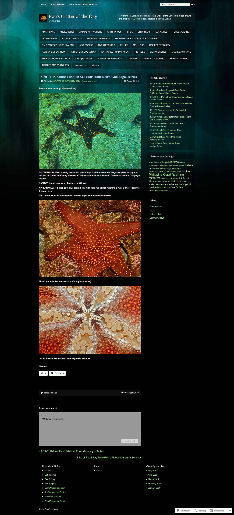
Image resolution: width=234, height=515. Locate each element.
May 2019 (152, 470)
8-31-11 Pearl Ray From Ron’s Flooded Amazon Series (108, 457)
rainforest (154, 178)
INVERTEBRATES (106, 45)
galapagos (176, 168)
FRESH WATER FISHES (98, 38)
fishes (189, 165)
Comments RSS (157, 218)
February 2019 (154, 483)
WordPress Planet (53, 496)
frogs (169, 168)
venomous (155, 190)
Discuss (48, 470)
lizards (167, 172)
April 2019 (152, 475)
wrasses (164, 191)
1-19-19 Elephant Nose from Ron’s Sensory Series (165, 138)
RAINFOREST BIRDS (159, 45)
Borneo (181, 162)
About (43, 4)
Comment (130, 441)
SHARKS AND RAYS (181, 52)
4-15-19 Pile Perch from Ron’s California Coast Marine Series (171, 98)
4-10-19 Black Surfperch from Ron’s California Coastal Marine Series (171, 105)
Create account (157, 206)
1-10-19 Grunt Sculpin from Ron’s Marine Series (165, 144)
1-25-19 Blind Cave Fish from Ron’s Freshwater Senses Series (166, 131)
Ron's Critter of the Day (73, 16)
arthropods (165, 162)
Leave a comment (89, 81)
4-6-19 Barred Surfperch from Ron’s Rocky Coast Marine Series (169, 85)
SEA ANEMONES (158, 52)
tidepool (178, 184)
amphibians (154, 162)
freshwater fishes (157, 168)
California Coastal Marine (168, 166)
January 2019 (154, 488)
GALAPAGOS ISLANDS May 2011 (84, 4)
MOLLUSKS (138, 45)
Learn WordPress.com (55, 488)
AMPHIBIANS (48, 32)
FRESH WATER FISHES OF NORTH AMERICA (137, 38)
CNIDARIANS (144, 32)
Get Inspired (50, 475)
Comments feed (129, 392)
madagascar (175, 172)
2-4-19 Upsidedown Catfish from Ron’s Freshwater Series (167, 125)
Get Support (50, 483)
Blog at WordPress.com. (48, 509)
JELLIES (124, 45)
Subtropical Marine (83, 58)
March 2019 (153, 479)
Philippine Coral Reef (163, 174)
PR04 (181, 175)
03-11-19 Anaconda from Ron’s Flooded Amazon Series (168, 111)
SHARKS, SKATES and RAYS (56, 58)
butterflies (153, 165)
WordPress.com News (55, 501)
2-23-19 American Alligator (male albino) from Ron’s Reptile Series (170, 118)
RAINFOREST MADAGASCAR (115, 52)
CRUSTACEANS (181, 32)
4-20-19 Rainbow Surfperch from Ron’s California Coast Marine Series (167, 91)
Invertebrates (156, 171)
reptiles (174, 181)
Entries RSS (155, 214)
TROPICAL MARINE (178, 58)
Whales (95, 65)
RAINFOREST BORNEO (53, 52)
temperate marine (165, 184)
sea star (53, 393)
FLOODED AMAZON (72, 38)
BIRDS (130, 32)
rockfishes (183, 181)
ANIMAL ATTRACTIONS (90, 32)
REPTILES (140, 52)
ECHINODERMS (49, 38)
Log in (152, 210)
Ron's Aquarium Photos (55, 492)
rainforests (166, 181)
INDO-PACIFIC (86, 45)
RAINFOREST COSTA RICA (83, 52)
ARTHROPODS (114, 32)
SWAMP (133, 58)
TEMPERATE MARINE (153, 58)
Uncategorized (80, 65)
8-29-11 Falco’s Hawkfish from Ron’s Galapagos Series (72, 451)
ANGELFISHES (67, 32)
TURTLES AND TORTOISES (55, 65)
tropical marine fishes (170, 187)
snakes (152, 184)
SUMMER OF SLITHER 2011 (110, 58)
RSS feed (135, 19)
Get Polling (50, 479)
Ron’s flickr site (57, 4)
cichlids (181, 166)
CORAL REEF (162, 32)
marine (186, 171)
